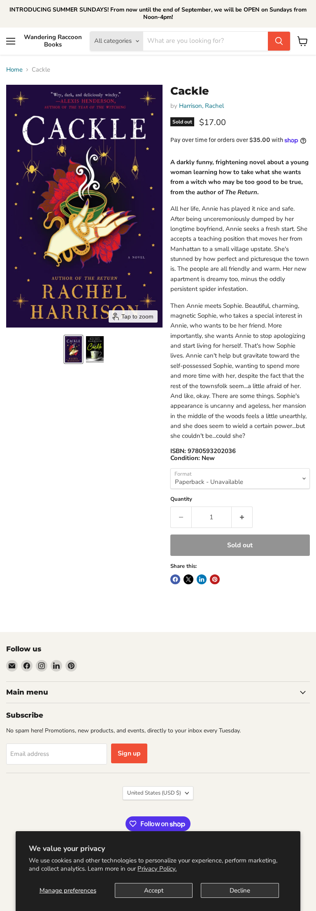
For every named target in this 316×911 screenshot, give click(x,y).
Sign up (129, 753)
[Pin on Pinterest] (215, 579)
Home (14, 69)
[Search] (279, 41)
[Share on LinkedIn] (202, 579)
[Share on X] (188, 579)
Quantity (181, 499)
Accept (153, 890)
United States (154, 793)
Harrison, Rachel (201, 106)
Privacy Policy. (157, 869)
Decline (240, 890)
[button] (73, 349)
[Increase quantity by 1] (242, 517)
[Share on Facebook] (175, 579)
